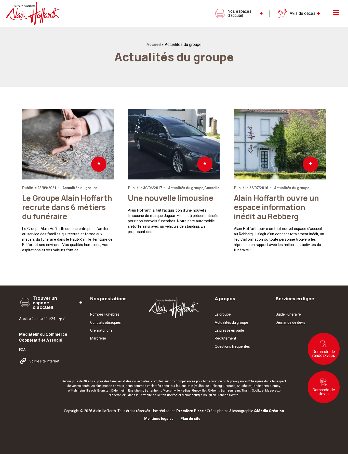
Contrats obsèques (105, 323)
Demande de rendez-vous (323, 353)
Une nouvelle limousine (170, 198)
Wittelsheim (76, 390)
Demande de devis (323, 391)
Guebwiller (199, 390)
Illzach (91, 390)
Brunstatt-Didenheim (112, 390)
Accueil (153, 44)
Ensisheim (135, 390)
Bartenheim (153, 390)
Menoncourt (190, 395)
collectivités (141, 381)
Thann (246, 390)
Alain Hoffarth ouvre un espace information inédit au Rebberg (276, 207)
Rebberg (216, 386)
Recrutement (225, 338)
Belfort (173, 395)
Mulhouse (202, 386)
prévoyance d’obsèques (246, 381)
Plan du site (190, 419)
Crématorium (101, 330)
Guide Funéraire (288, 314)
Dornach (229, 386)
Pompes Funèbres (104, 314)
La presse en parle (229, 330)
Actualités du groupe (231, 323)
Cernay (275, 386)
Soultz (256, 390)
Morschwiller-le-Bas (177, 390)
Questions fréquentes (232, 346)
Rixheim (213, 390)
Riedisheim (261, 386)
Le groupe (223, 314)
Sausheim (244, 386)
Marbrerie (98, 338)
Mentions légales (158, 419)
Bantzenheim (230, 390)
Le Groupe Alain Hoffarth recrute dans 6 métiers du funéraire (67, 207)
